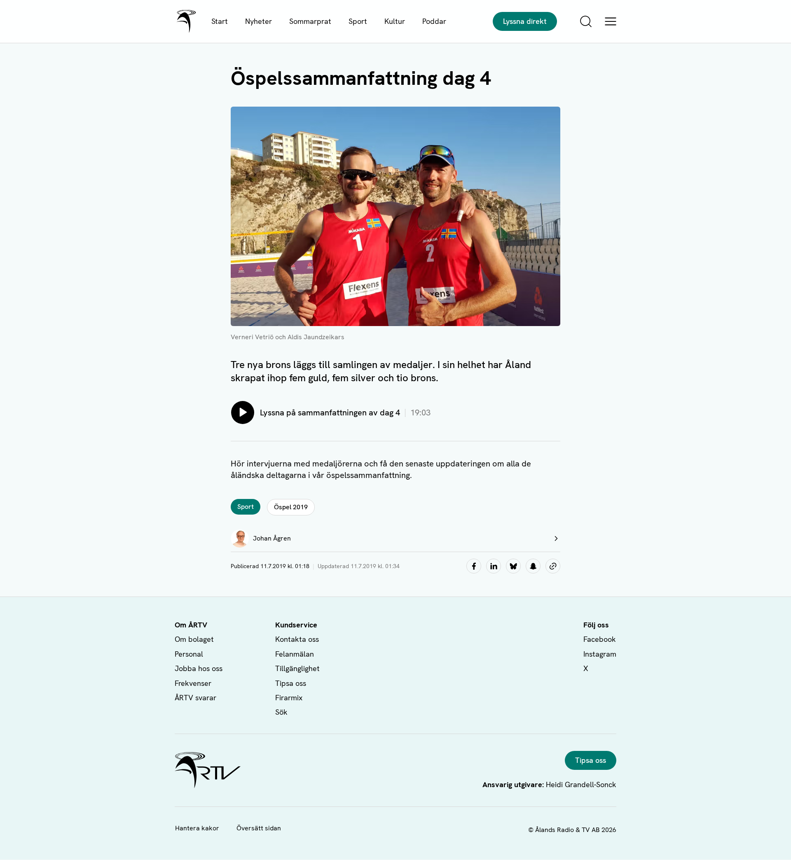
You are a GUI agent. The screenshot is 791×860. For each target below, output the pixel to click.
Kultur (394, 21)
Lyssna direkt (525, 21)
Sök (281, 712)
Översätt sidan (258, 828)
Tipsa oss (290, 683)
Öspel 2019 (291, 507)
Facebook (599, 639)
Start (219, 21)
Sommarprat (310, 21)
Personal (189, 654)
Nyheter (258, 21)
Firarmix (288, 697)
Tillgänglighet (297, 668)
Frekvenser (193, 683)
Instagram (599, 654)
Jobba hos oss (198, 668)
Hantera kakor (197, 828)
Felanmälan (294, 654)
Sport (358, 21)
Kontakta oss (297, 639)
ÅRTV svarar (195, 697)
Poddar (434, 21)
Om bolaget (194, 639)
